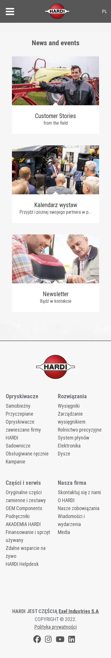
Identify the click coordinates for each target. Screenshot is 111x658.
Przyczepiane (19, 414)
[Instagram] (48, 640)
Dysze (64, 454)
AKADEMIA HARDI (23, 524)
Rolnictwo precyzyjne (80, 430)
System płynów (73, 438)
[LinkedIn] (71, 640)
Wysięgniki (69, 406)
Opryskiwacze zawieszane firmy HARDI (23, 430)
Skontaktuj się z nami (79, 492)
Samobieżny (18, 406)
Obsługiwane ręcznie (27, 454)
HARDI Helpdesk (22, 564)
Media (64, 532)
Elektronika (69, 446)
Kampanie (15, 462)
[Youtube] (60, 640)
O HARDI (66, 500)
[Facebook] (37, 640)
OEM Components (24, 508)
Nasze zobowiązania (78, 508)
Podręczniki (18, 516)
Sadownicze (18, 446)
